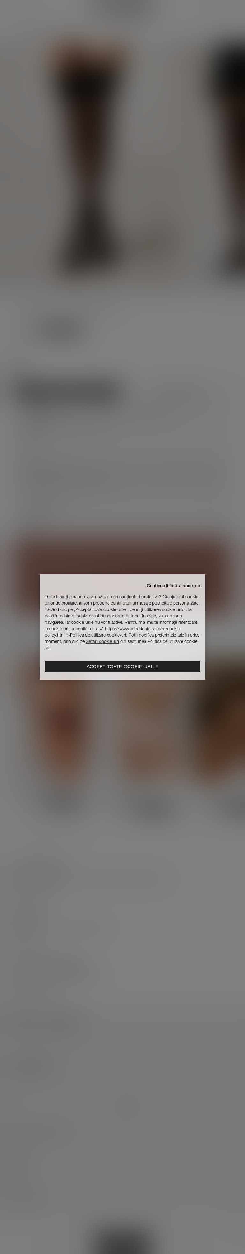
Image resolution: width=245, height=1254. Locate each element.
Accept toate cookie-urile (123, 666)
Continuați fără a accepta (174, 585)
